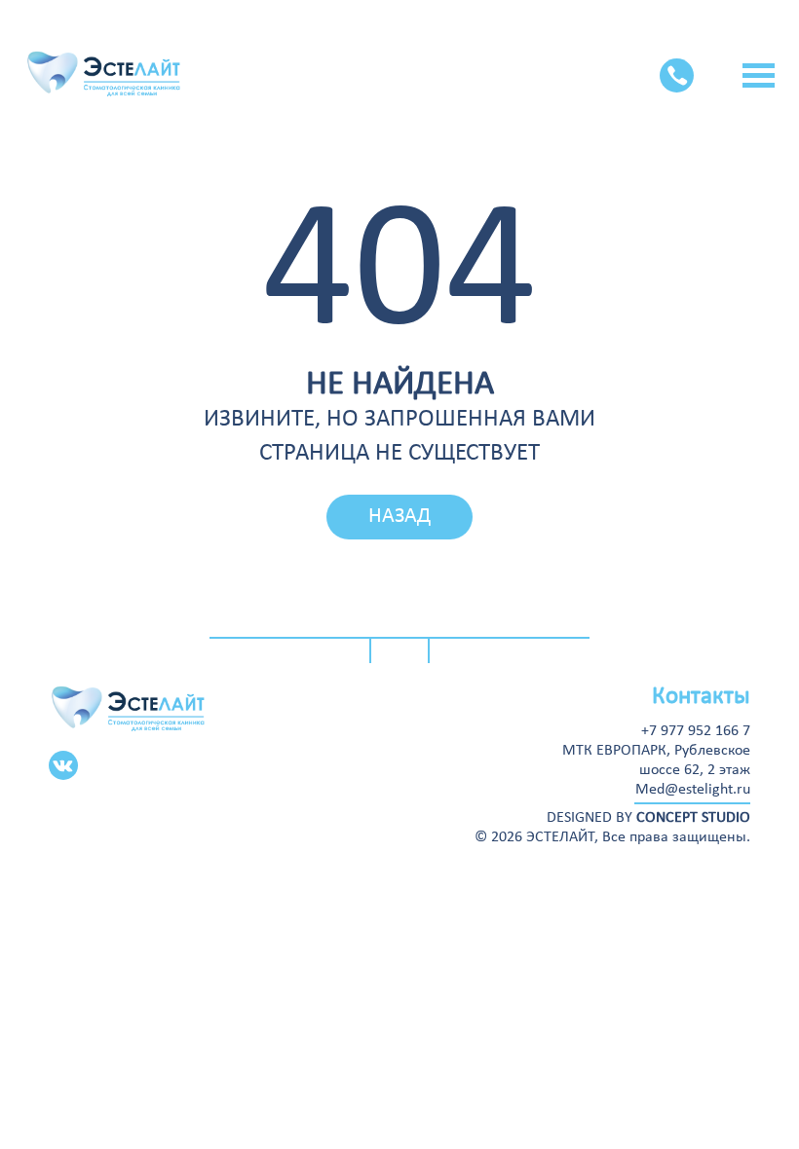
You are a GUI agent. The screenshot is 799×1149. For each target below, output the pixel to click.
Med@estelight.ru (692, 789)
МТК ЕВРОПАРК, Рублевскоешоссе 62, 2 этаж (656, 760)
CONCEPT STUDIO (693, 818)
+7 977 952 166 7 (695, 731)
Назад (399, 516)
